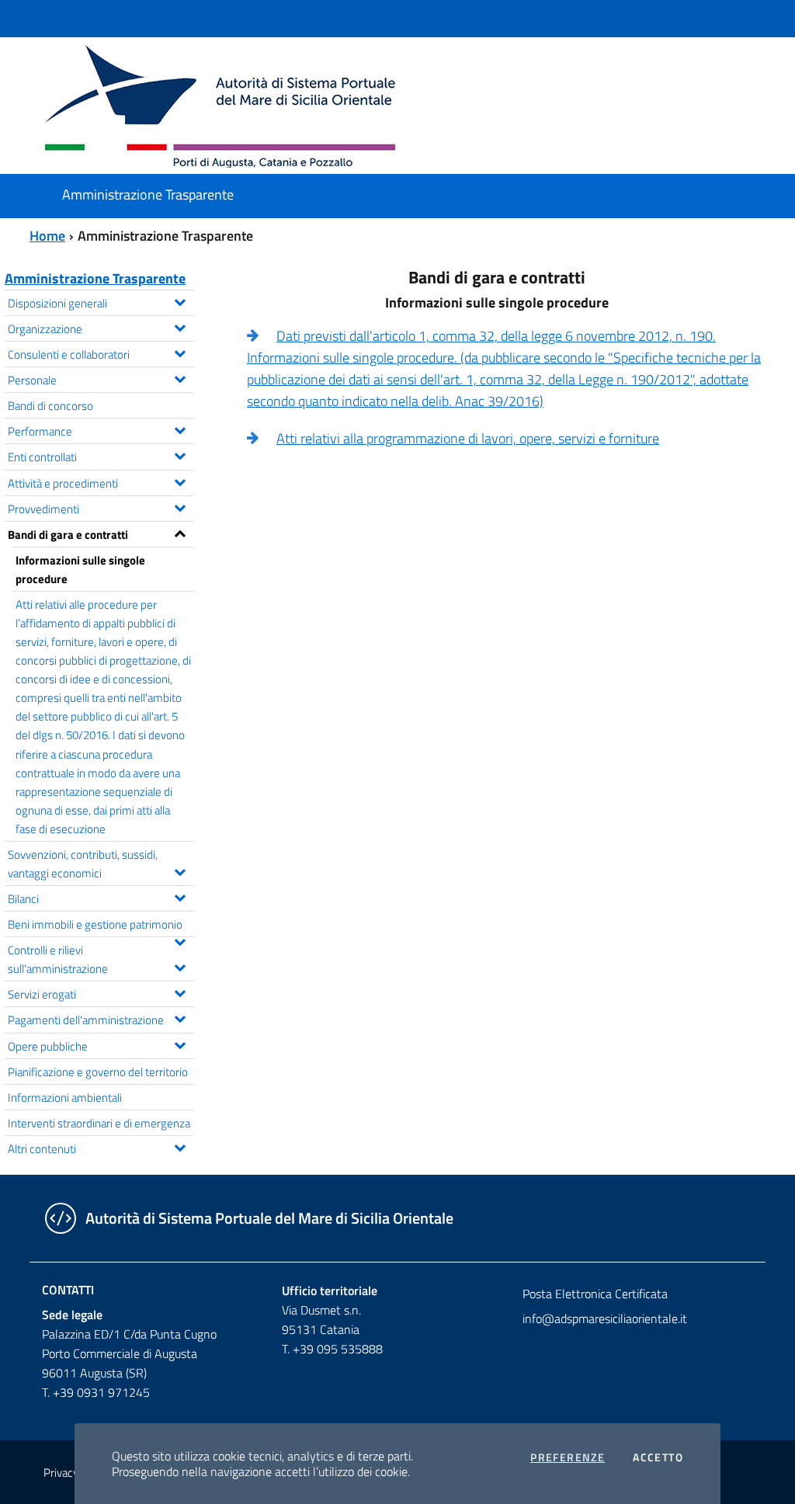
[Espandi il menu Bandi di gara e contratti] (179, 532)
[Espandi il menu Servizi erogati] (179, 991)
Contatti (68, 1289)
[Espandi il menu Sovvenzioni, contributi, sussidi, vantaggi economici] (179, 870)
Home (47, 235)
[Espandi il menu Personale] (179, 377)
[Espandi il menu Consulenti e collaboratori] (179, 351)
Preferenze (567, 1457)
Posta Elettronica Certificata (595, 1293)
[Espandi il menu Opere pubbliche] (179, 1043)
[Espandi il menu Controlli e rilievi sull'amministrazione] (179, 966)
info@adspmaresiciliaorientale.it (604, 1318)
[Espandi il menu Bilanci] (179, 896)
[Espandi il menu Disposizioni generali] (179, 300)
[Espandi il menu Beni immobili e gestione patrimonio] (179, 940)
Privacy (60, 1472)
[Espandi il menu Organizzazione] (179, 326)
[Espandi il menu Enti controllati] (179, 454)
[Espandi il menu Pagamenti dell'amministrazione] (179, 1017)
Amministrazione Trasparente (95, 278)
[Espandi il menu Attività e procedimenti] (179, 480)
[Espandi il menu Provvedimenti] (179, 506)
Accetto (658, 1457)
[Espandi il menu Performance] (179, 428)
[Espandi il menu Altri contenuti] (179, 1146)
